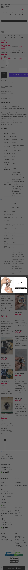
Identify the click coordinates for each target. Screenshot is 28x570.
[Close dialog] (26, 277)
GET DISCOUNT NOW (21, 288)
